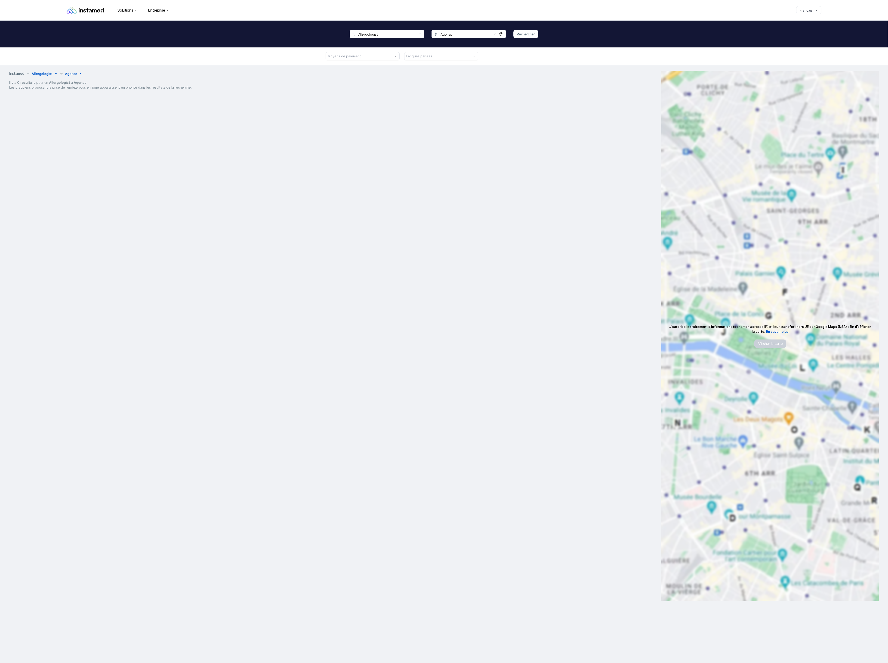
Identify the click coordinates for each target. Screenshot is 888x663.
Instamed (16, 73)
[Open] (419, 34)
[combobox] (390, 34)
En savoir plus (777, 331)
